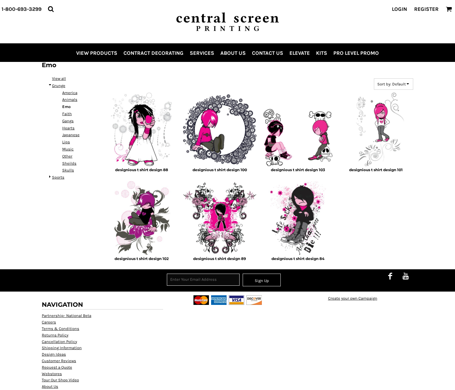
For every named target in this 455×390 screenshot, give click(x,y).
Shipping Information (62, 347)
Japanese (71, 134)
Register (426, 9)
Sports (58, 177)
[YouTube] (405, 276)
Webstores (52, 373)
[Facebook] (390, 276)
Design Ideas (54, 354)
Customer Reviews (59, 360)
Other (67, 156)
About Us (50, 386)
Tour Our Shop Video (60, 380)
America (69, 92)
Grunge (58, 85)
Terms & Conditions (60, 328)
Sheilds (69, 163)
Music (68, 149)
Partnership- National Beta (66, 315)
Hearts (68, 128)
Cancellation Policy (59, 341)
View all (59, 78)
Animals (69, 99)
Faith (67, 113)
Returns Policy (55, 335)
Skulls (68, 170)
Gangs (68, 121)
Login (399, 9)
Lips (66, 142)
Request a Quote (57, 367)
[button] (51, 9)
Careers (49, 322)
